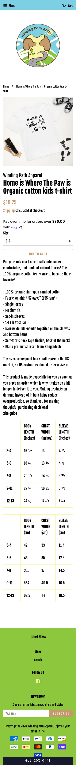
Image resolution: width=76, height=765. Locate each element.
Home (6, 86)
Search (38, 660)
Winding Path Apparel (40, 726)
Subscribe (61, 713)
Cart (70, 6)
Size (6, 233)
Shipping (9, 210)
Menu (11, 6)
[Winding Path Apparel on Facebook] (38, 682)
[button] (38, 761)
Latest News (38, 637)
